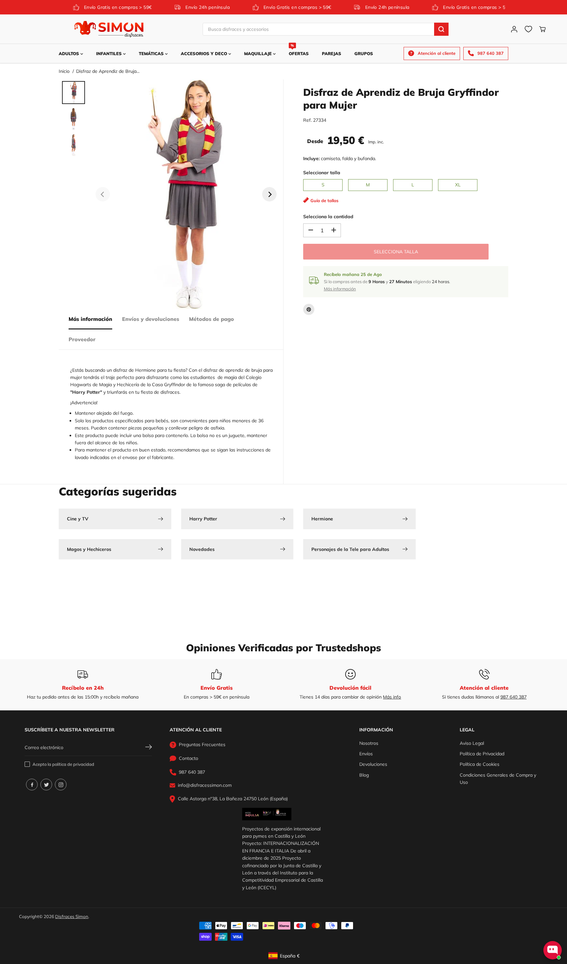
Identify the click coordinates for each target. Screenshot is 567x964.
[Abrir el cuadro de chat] (552, 950)
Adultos (69, 53)
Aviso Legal (472, 743)
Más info (392, 697)
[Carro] (542, 29)
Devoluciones (373, 764)
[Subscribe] (148, 748)
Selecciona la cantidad (328, 217)
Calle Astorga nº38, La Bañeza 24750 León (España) (233, 799)
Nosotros (368, 743)
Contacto (188, 758)
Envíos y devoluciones (150, 319)
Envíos (366, 754)
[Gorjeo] (46, 784)
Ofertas (299, 50)
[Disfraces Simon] (108, 29)
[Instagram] (60, 784)
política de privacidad (73, 764)
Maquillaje (258, 53)
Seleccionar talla (321, 173)
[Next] (269, 194)
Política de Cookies (479, 764)
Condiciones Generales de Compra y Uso (498, 778)
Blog (364, 775)
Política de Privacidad (482, 754)
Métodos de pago (211, 319)
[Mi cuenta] (514, 29)
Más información (90, 319)
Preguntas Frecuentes (202, 744)
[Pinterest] (308, 309)
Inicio (64, 71)
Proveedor (82, 339)
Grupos (363, 53)
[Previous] (102, 194)
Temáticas (152, 53)
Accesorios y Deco (204, 53)
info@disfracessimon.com (205, 785)
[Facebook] (32, 784)
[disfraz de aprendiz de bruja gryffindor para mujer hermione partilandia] (186, 194)
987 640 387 (513, 697)
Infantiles (109, 53)
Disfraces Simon (71, 916)
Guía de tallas (324, 200)
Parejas (331, 53)
